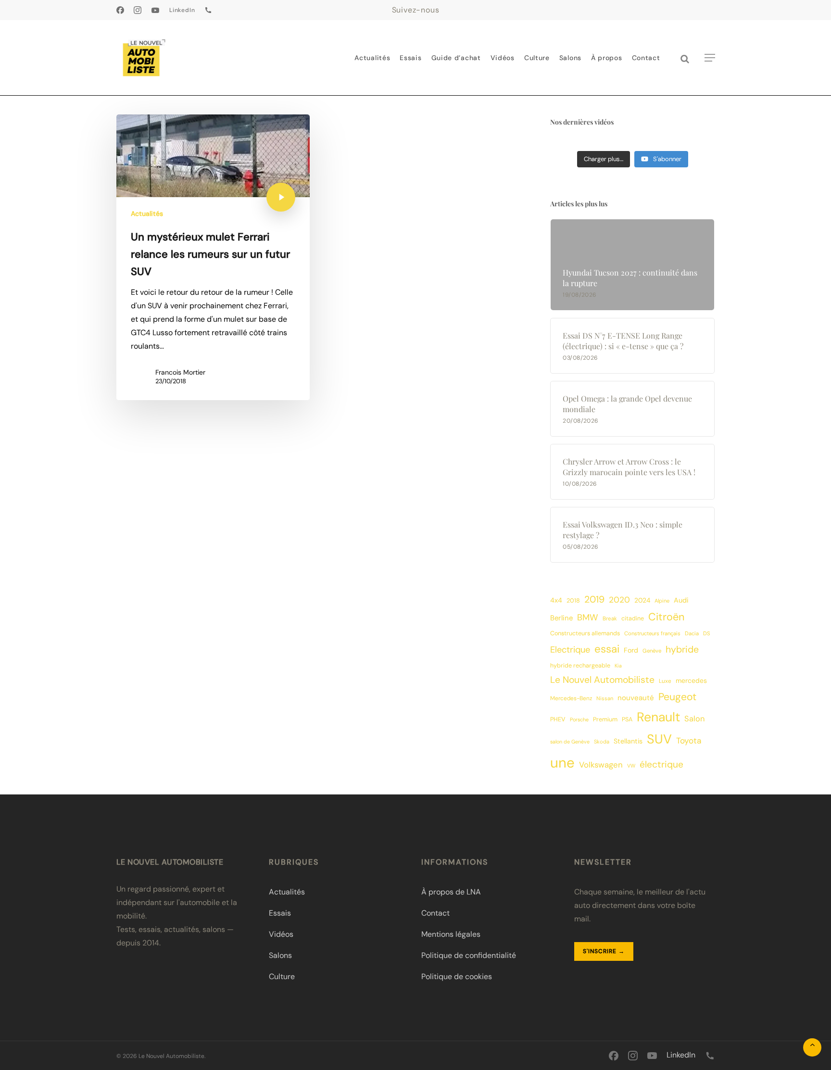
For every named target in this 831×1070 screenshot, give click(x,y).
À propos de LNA (451, 892)
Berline (561, 618)
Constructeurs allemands (585, 633)
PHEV (558, 719)
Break (610, 618)
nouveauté (635, 698)
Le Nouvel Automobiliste (602, 680)
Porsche (579, 719)
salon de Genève (570, 741)
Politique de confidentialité (468, 955)
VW (631, 765)
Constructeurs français (652, 633)
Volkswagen (601, 764)
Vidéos (281, 934)
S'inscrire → (604, 951)
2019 (594, 599)
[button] (710, 58)
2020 (619, 599)
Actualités (147, 213)
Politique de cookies (456, 976)
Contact (435, 913)
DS (706, 633)
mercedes (691, 680)
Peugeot (677, 697)
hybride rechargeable (580, 665)
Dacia (692, 633)
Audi (681, 600)
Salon (694, 719)
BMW (587, 617)
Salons (280, 955)
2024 (642, 600)
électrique (661, 764)
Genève (651, 651)
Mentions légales (450, 934)
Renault (658, 717)
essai (606, 649)
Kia (618, 665)
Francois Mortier (180, 372)
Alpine (662, 600)
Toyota (688, 740)
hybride (682, 649)
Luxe (665, 681)
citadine (632, 618)
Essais (280, 913)
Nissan (604, 698)
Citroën (666, 617)
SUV (659, 738)
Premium (605, 719)
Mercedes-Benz (571, 698)
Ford (631, 650)
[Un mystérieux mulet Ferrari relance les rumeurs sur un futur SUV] (213, 257)
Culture (282, 976)
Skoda (601, 741)
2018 (573, 600)
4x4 (556, 600)
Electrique (570, 649)
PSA (627, 719)
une (562, 763)
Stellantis (628, 741)
